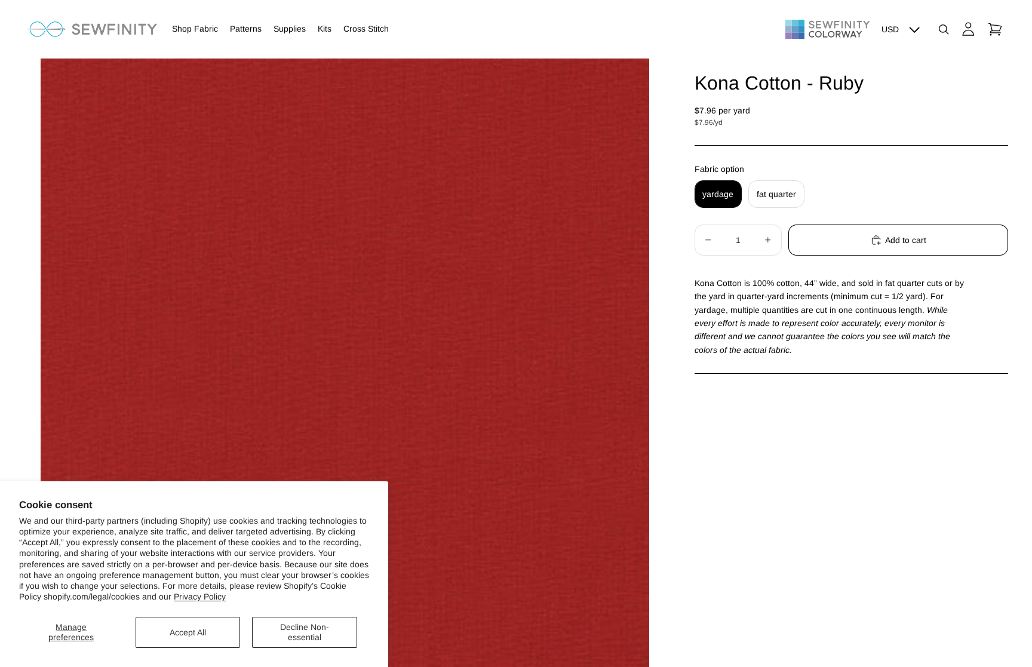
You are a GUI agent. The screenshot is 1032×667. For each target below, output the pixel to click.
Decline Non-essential (304, 632)
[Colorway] (827, 29)
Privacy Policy (200, 596)
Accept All (188, 632)
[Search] (943, 29)
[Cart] (995, 29)
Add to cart (905, 240)
